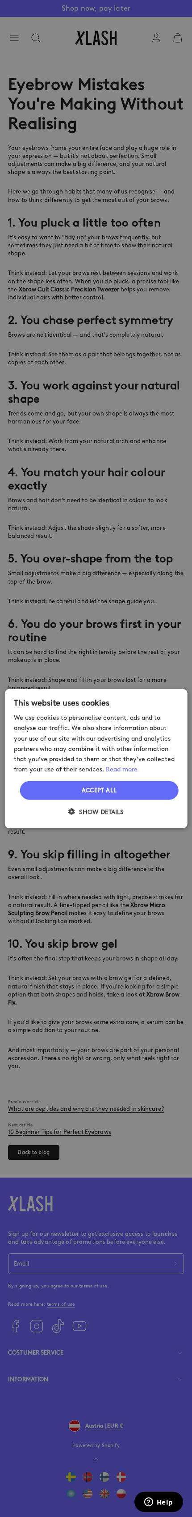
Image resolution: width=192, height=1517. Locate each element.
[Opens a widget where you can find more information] (158, 1503)
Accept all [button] (99, 790)
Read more (122, 769)
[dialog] (96, 758)
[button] (96, 811)
